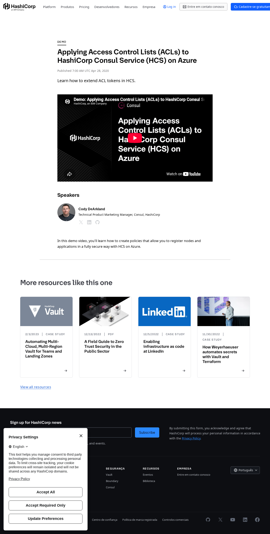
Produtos (67, 7)
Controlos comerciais (175, 520)
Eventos (148, 474)
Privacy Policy (191, 438)
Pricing (84, 7)
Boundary (112, 481)
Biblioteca (149, 481)
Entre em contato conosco (193, 474)
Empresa (149, 7)
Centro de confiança (104, 520)
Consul (110, 487)
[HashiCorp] (19, 7)
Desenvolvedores (106, 7)
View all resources (35, 386)
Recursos (131, 7)
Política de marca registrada (139, 520)
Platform (49, 7)
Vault (109, 474)
